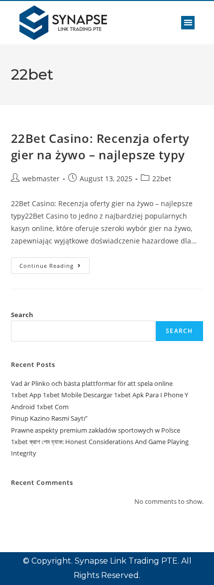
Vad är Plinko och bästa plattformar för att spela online (92, 383)
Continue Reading (54, 263)
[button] (188, 22)
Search (22, 314)
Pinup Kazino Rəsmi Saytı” (49, 418)
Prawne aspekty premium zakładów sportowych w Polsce (95, 430)
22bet (161, 178)
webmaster (41, 178)
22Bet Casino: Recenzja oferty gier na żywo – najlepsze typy (100, 146)
